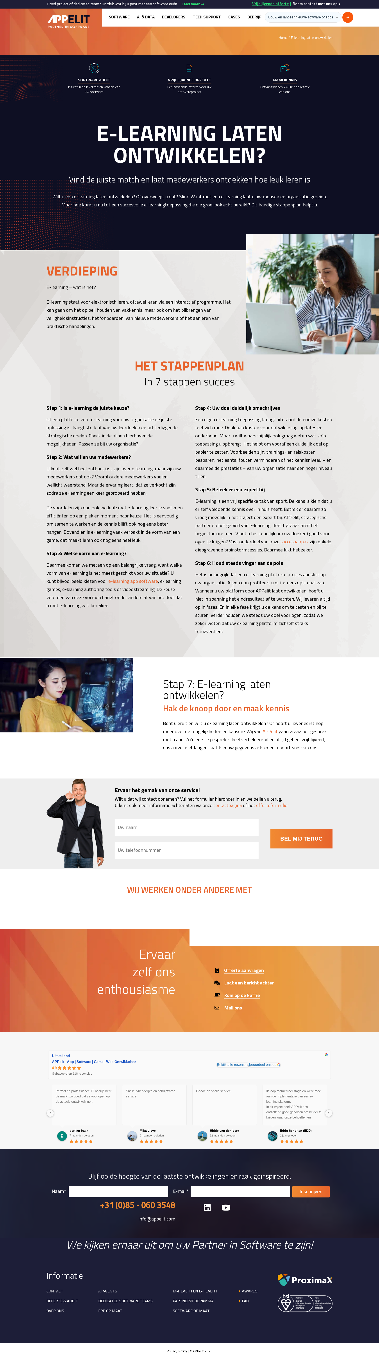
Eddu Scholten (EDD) (296, 1130)
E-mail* (180, 1191)
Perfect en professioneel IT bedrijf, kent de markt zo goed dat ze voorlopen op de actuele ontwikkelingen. (83, 1096)
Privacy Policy (177, 1351)
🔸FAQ (243, 1301)
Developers (173, 17)
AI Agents (107, 1292)
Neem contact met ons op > (317, 4)
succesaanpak (295, 542)
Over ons (55, 1311)
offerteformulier (272, 805)
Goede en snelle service (213, 1091)
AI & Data (146, 17)
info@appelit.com (156, 1219)
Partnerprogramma (193, 1301)
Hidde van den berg (224, 1130)
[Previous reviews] (50, 1113)
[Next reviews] (329, 1113)
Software (119, 17)
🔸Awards (247, 1292)
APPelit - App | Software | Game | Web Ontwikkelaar (94, 1062)
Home (283, 38)
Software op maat (191, 1311)
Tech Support (207, 17)
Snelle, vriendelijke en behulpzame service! (150, 1093)
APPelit (270, 731)
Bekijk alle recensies (233, 1065)
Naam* (59, 1191)
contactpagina (227, 805)
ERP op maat (110, 1311)
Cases (234, 17)
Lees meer (191, 4)
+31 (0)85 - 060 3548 (137, 1206)
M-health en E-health (195, 1292)
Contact (54, 1292)
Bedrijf (254, 17)
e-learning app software (133, 581)
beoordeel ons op (262, 1065)
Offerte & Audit (62, 1301)
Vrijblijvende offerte (270, 4)
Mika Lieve (148, 1130)
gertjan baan (79, 1130)
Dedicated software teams (125, 1301)
